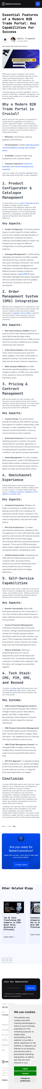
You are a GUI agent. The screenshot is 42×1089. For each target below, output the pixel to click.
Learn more (8, 937)
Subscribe (30, 988)
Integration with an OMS (21, 313)
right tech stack (14, 690)
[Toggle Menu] (37, 4)
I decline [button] (25, 1073)
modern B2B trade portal (28, 203)
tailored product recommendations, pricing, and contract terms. (20, 148)
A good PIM (22, 274)
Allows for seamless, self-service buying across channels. (17, 166)
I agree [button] (25, 1069)
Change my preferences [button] (25, 1079)
